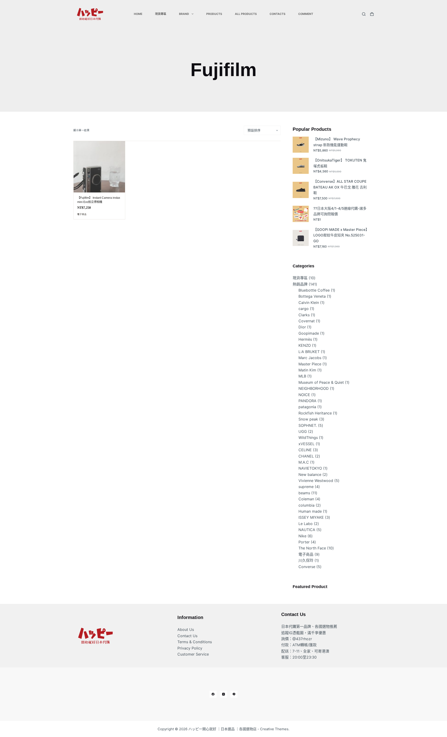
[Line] (233, 694)
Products (214, 14)
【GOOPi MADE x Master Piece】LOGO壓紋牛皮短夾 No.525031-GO (340, 235)
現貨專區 (160, 14)
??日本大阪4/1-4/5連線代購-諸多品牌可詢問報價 (339, 211)
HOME (138, 14)
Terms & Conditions (194, 641)
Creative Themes (274, 729)
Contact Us (187, 635)
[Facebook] (213, 694)
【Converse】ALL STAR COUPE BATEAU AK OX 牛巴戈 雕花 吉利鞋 (340, 187)
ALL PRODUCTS (246, 14)
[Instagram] (223, 694)
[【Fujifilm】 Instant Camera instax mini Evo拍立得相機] (99, 166)
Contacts (277, 14)
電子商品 (82, 214)
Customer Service (193, 654)
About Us (185, 629)
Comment (305, 14)
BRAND (184, 14)
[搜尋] (364, 14)
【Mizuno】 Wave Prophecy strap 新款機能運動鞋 (336, 142)
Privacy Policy (189, 648)
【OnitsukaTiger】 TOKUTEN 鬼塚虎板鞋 (339, 163)
